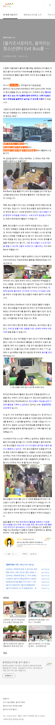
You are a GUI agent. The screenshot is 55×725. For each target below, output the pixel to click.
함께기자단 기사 (12, 564)
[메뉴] (50, 5)
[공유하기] (12, 554)
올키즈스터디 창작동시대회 (12, 706)
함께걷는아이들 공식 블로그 (16, 662)
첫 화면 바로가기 (10, 14)
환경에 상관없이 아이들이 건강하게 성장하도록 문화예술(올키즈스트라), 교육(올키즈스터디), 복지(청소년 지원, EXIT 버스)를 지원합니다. (22, 668)
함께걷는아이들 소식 (32, 14)
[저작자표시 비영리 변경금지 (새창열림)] (33, 554)
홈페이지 (6, 698)
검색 (44, 5)
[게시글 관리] (16, 554)
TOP (50, 699)
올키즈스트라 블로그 (10, 709)
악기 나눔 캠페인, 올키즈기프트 (14, 702)
